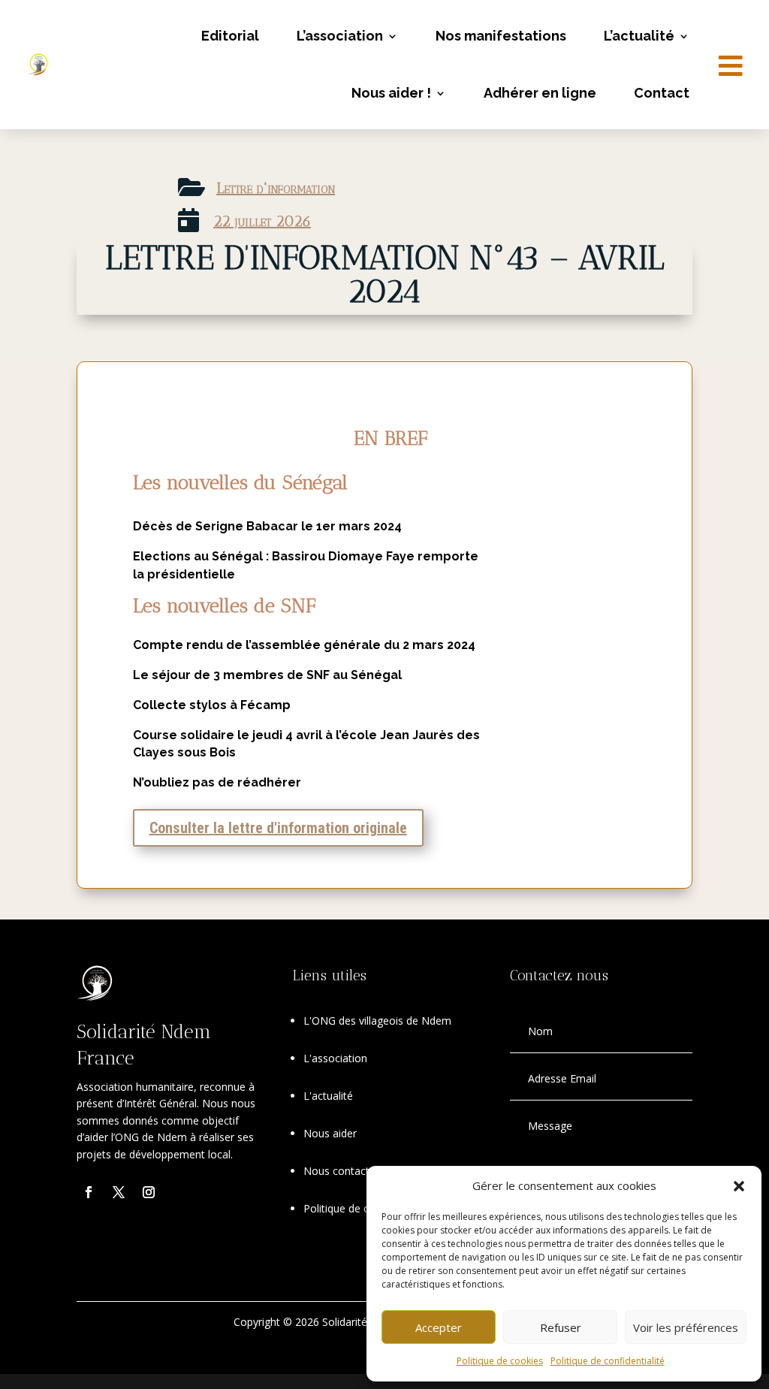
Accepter (438, 1327)
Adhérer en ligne (540, 93)
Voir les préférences (685, 1327)
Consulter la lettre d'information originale (278, 828)
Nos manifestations (501, 36)
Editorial (230, 36)
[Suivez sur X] (119, 1192)
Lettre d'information (275, 188)
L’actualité (639, 36)
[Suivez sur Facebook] (89, 1192)
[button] (738, 1186)
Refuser (560, 1327)
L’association (340, 36)
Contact (661, 93)
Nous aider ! (391, 93)
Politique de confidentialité (607, 1360)
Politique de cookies (500, 1360)
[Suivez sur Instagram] (149, 1192)
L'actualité (328, 1096)
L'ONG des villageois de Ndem (377, 1020)
